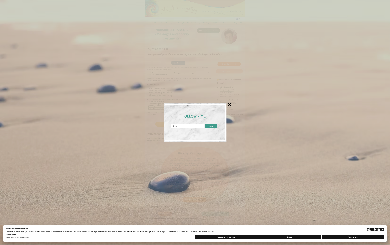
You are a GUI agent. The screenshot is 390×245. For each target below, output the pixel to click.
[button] (229, 104)
